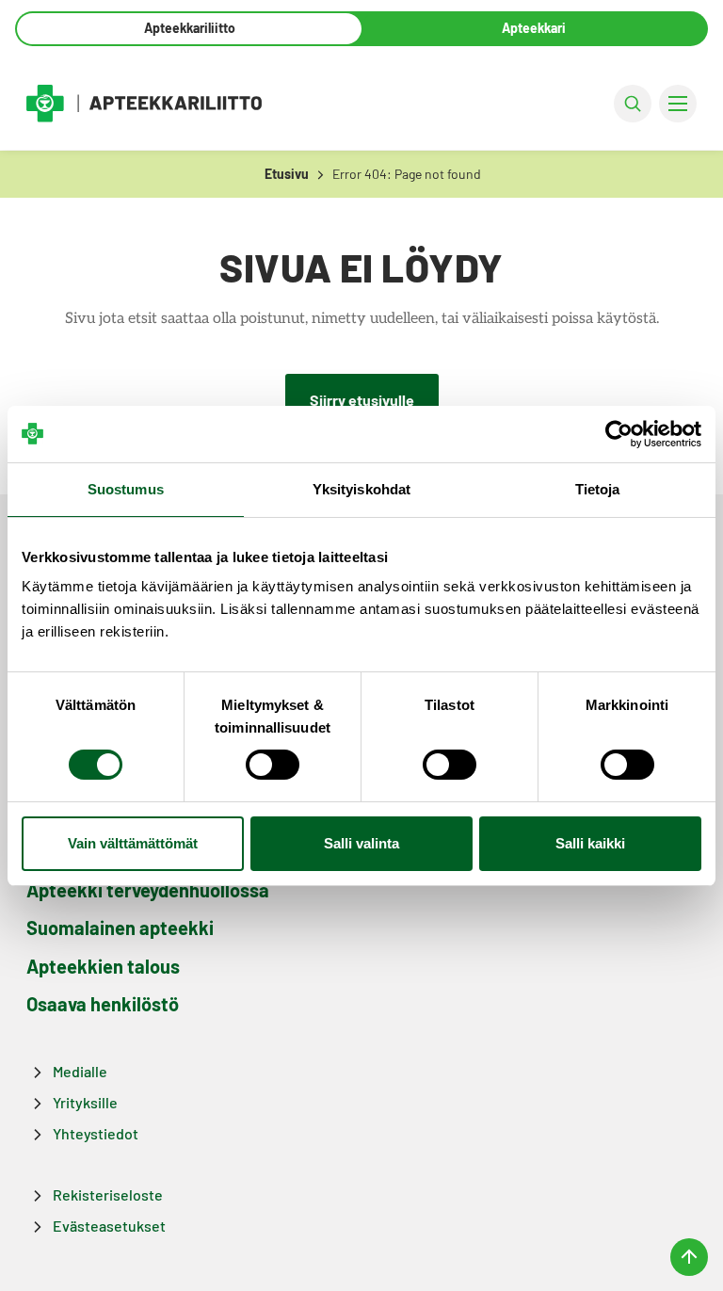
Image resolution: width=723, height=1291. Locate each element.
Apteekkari (534, 28)
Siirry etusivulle (362, 400)
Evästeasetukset (109, 1226)
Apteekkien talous (103, 966)
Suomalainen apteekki (120, 927)
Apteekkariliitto (189, 28)
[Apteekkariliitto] (144, 102)
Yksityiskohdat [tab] (361, 489)
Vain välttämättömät (133, 843)
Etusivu (287, 174)
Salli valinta (361, 843)
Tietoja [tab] (597, 489)
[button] (632, 103)
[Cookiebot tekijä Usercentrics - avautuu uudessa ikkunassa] (619, 434)
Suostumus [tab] (126, 489)
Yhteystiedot (95, 1133)
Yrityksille (85, 1102)
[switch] (272, 765)
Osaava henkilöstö (102, 1003)
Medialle (80, 1071)
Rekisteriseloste (108, 1194)
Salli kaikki (590, 843)
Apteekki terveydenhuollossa (147, 890)
